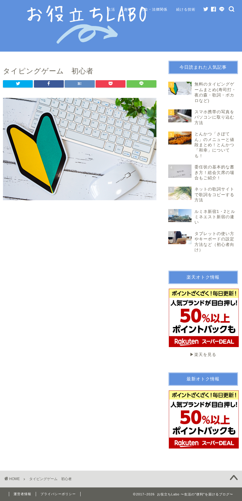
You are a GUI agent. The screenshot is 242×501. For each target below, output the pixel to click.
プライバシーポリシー (58, 494)
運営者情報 (22, 494)
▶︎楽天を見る (203, 354)
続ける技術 (185, 9)
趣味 (128, 9)
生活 (111, 9)
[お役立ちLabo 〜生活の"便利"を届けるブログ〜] (87, 42)
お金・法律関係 (153, 9)
